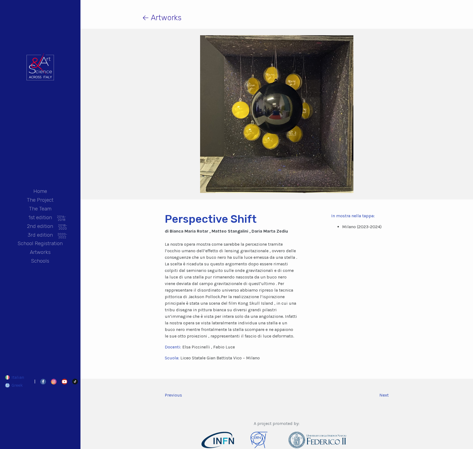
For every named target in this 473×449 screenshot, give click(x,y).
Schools (40, 261)
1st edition (40, 217)
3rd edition (40, 235)
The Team (40, 209)
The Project (40, 200)
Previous (173, 395)
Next (384, 395)
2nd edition (40, 226)
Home (40, 191)
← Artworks (161, 17)
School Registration (40, 243)
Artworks (40, 252)
